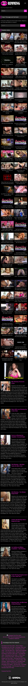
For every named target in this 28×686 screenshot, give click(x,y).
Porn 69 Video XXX (9, 650)
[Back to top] (24, 682)
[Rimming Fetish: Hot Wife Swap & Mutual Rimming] (5, 611)
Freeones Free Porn (6, 671)
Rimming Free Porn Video (11, 655)
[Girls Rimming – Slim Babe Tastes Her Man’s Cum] (5, 473)
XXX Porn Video (19, 656)
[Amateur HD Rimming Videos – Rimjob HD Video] (5, 528)
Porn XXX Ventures (9, 659)
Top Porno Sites (19, 659)
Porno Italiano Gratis (10, 652)
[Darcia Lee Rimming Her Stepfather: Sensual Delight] (5, 444)
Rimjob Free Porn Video (7, 658)
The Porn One (17, 664)
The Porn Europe (7, 666)
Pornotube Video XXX (21, 647)
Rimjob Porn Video (20, 652)
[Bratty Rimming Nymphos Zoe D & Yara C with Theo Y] (5, 583)
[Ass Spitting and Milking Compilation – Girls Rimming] (5, 556)
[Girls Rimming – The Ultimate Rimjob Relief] (5, 501)
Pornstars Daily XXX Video (8, 667)
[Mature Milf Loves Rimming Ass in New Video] (5, 418)
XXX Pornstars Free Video (18, 666)
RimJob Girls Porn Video (8, 648)
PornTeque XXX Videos (7, 664)
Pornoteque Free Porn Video (8, 645)
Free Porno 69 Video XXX (17, 663)
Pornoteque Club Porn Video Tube (10, 653)
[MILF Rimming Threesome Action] (5, 390)
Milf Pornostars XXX (11, 661)
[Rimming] (11, 4)
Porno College (19, 645)
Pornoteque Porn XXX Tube (8, 647)
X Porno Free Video (9, 656)
